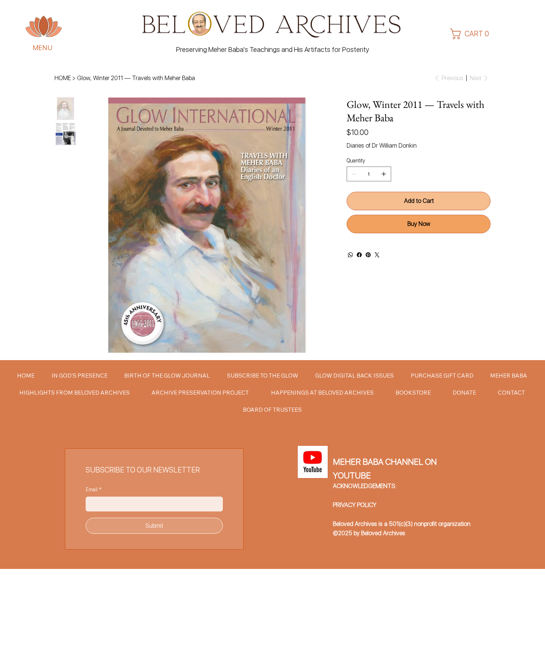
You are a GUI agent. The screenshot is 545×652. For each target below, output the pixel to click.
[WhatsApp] (350, 255)
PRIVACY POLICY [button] (354, 504)
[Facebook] (359, 255)
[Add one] (383, 174)
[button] (43, 26)
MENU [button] (43, 48)
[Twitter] (377, 255)
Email (94, 490)
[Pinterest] (368, 255)
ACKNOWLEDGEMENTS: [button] (364, 486)
